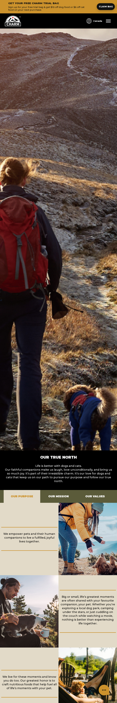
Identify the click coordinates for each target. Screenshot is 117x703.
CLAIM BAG (106, 6)
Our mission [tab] (58, 496)
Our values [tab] (95, 496)
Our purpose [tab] (22, 496)
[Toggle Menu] (108, 21)
